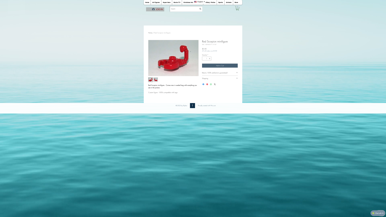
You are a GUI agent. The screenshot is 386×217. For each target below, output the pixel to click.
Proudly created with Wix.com (207, 105)
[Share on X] (215, 84)
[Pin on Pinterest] (207, 84)
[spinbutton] (206, 58)
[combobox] (186, 9)
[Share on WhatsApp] (211, 84)
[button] (237, 8)
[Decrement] (203, 58)
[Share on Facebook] (203, 84)
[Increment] (209, 58)
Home (150, 33)
